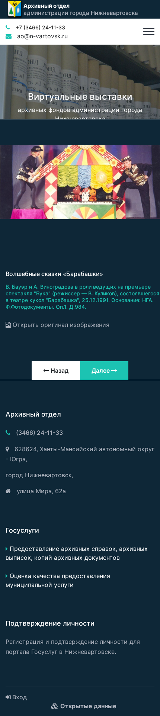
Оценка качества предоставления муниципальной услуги (58, 580)
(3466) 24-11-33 (39, 432)
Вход (19, 697)
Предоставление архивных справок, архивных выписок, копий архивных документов (77, 553)
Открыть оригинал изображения (60, 324)
